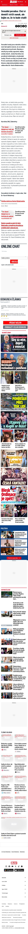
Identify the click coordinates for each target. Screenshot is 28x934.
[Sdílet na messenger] (21, 26)
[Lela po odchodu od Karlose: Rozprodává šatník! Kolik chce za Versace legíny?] (6, 686)
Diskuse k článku (10, 299)
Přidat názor (15, 322)
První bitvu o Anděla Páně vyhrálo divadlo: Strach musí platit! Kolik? (19, 650)
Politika (3, 546)
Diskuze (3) (4, 26)
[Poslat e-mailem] (25, 26)
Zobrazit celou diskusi (15, 327)
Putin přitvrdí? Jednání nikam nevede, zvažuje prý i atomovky (19, 613)
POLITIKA (4, 528)
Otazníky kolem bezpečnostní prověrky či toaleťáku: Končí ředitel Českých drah (20, 543)
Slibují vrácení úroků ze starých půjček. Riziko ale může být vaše (19, 659)
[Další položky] (26, 5)
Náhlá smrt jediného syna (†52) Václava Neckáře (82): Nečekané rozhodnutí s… (19, 632)
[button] (9, 870)
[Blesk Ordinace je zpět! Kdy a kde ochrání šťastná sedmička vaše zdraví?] (6, 642)
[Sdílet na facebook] (16, 26)
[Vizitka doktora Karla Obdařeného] (12, 201)
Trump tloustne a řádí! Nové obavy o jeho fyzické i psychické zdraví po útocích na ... (20, 535)
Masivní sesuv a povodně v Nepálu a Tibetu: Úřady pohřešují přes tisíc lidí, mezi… (19, 595)
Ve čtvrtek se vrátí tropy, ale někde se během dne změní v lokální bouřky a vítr (18, 605)
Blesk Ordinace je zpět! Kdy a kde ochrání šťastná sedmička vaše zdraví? (19, 641)
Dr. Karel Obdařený (6, 851)
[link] (6, 866)
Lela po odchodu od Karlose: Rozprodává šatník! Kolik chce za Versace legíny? (19, 686)
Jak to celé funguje (14, 37)
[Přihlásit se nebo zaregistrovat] (25, 1)
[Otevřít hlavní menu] (1, 1)
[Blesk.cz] (13, 1)
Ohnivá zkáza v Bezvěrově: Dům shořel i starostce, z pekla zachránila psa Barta (19, 668)
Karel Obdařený (15, 851)
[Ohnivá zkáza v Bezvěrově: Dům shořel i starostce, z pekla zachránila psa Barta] (6, 669)
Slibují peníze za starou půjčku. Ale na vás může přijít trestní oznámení (19, 622)
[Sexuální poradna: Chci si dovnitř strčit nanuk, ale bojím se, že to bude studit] (10, 20)
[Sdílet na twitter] (19, 26)
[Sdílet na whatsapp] (23, 26)
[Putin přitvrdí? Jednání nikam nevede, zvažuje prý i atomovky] (6, 614)
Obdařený (22, 851)
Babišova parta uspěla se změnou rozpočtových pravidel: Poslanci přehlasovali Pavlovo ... (20, 551)
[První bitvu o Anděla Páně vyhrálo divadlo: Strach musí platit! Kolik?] (6, 651)
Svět (3, 537)
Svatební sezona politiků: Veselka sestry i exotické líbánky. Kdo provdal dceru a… (19, 677)
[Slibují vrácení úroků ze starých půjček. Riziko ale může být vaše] (6, 660)
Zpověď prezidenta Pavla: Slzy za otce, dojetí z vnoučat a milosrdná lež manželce (19, 695)
